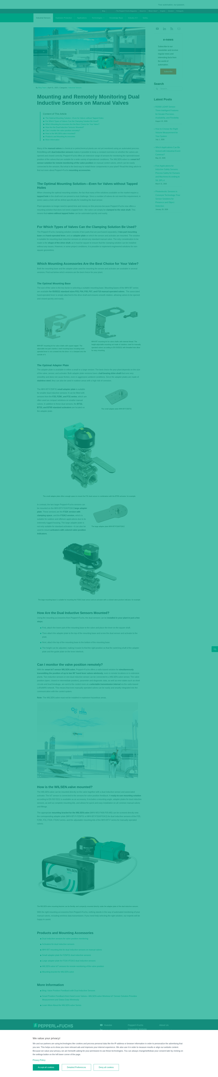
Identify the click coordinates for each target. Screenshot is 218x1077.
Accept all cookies (46, 1067)
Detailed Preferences (76, 1067)
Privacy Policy (39, 1060)
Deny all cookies (106, 1067)
